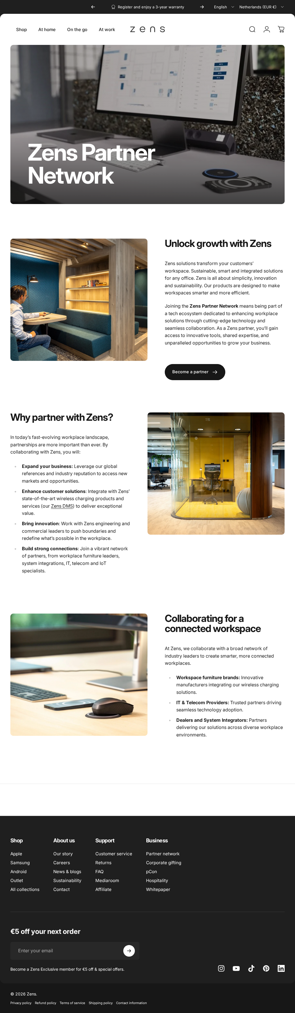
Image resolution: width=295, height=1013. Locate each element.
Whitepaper (158, 889)
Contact (61, 889)
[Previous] (93, 7)
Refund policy (45, 1003)
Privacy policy (20, 1003)
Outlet (16, 880)
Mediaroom (107, 880)
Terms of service (72, 1003)
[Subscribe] (129, 951)
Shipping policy (101, 1003)
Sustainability (67, 880)
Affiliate (103, 889)
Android (18, 871)
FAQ (99, 871)
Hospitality (157, 880)
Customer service (113, 853)
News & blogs (67, 871)
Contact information (131, 1003)
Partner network (162, 853)
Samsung (20, 862)
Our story (63, 853)
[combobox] (224, 7)
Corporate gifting (163, 862)
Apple (16, 853)
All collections (24, 889)
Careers (61, 862)
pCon (151, 871)
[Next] (202, 7)
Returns (103, 862)
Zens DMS (62, 506)
